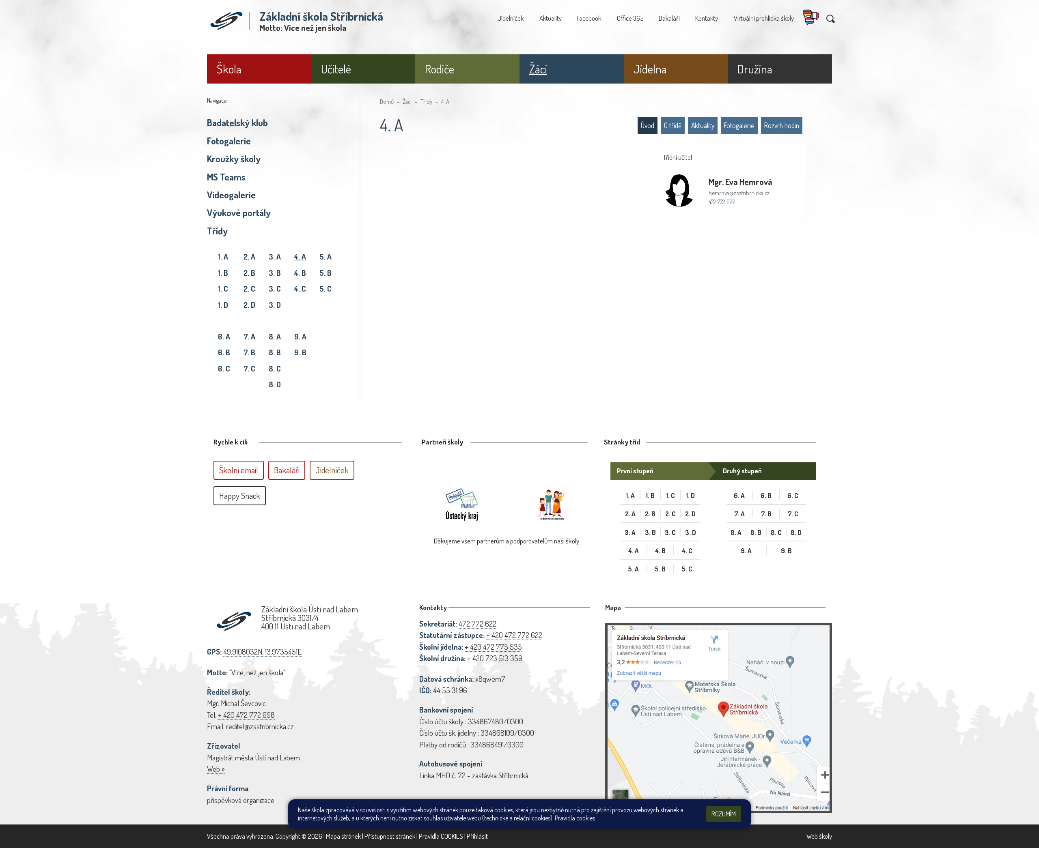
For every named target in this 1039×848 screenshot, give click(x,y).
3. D (275, 304)
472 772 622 (722, 201)
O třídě (672, 125)
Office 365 (630, 18)
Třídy (217, 230)
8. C (275, 368)
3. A (275, 256)
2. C (249, 288)
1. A (223, 256)
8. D (275, 384)
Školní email (238, 470)
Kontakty (706, 18)
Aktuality (550, 18)
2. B (249, 272)
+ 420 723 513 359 (494, 658)
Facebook (589, 18)
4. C (300, 288)
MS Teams (226, 176)
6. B (224, 352)
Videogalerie (231, 194)
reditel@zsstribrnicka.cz (260, 726)
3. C (275, 288)
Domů (387, 101)
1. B (223, 272)
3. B (275, 272)
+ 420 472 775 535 (493, 646)
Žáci (407, 101)
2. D (249, 304)
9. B (300, 352)
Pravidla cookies (575, 818)
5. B (325, 272)
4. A (300, 256)
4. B (300, 272)
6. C (224, 368)
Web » (216, 768)
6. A (224, 336)
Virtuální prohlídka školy (764, 18)
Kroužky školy (234, 158)
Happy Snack (239, 495)
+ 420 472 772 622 (514, 635)
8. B (275, 352)
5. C (325, 288)
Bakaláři (669, 18)
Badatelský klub (237, 122)
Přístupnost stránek (389, 836)
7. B (249, 352)
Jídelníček (511, 18)
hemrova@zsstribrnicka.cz (739, 192)
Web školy (819, 836)
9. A (300, 336)
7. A (249, 336)
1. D (223, 304)
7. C (249, 368)
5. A (325, 256)
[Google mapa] (718, 718)
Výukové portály (239, 212)
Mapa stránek (343, 836)
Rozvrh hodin (781, 125)
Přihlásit (477, 836)
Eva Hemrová (740, 181)
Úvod (647, 125)
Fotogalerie (229, 140)
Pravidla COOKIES (441, 836)
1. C (223, 288)
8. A (275, 336)
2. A (249, 256)
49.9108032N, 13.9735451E (262, 651)
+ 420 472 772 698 (246, 714)
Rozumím (723, 813)
